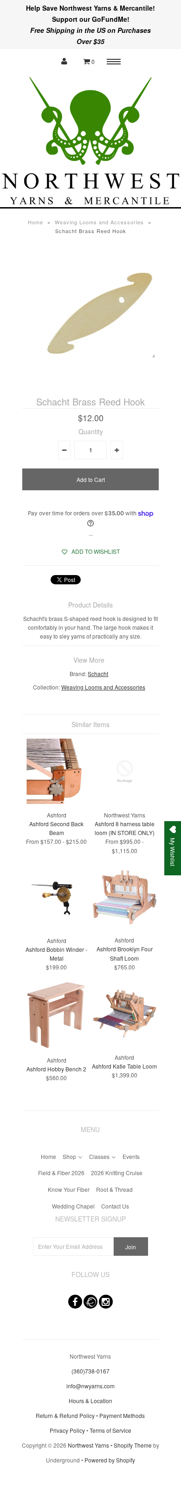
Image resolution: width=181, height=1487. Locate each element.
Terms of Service (110, 1430)
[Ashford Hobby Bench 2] (56, 1046)
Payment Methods (122, 1415)
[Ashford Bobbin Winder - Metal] (56, 927)
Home (35, 222)
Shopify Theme (133, 1445)
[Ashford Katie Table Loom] (124, 1043)
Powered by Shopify (109, 1460)
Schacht (98, 673)
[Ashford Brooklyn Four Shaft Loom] (124, 926)
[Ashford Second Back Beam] (56, 801)
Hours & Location (90, 1401)
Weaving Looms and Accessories (99, 222)
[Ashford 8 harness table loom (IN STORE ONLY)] (124, 801)
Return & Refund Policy (65, 1415)
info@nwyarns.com (90, 1386)
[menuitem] (48, 1155)
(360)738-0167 (90, 1371)
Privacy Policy (67, 1430)
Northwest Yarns (88, 1445)
